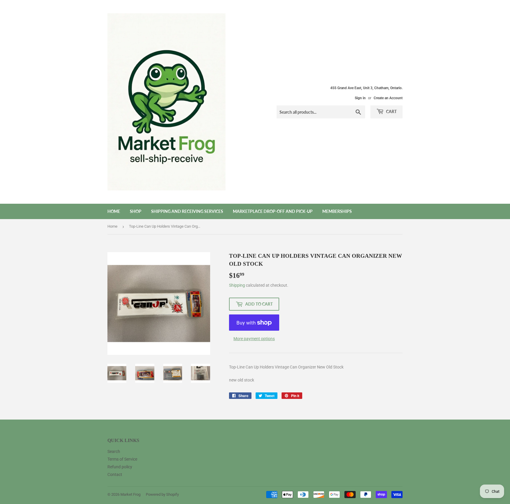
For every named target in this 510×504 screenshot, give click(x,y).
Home (113, 211)
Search (113, 451)
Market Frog (130, 494)
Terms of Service (122, 459)
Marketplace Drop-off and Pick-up (273, 211)
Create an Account (388, 98)
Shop (135, 211)
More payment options (254, 338)
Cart (391, 111)
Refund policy (119, 466)
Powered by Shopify (162, 494)
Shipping (237, 285)
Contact (114, 474)
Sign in (360, 98)
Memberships (337, 211)
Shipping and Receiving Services (187, 211)
